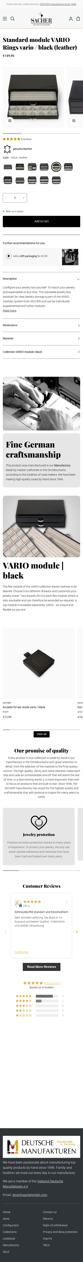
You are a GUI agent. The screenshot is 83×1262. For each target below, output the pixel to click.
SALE (6, 1252)
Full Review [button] (21, 952)
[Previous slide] (6, 931)
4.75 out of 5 (52, 983)
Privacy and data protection (60, 1232)
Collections (10, 1232)
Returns (48, 1218)
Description (10, 278)
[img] (32, 902)
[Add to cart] (8, 256)
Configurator (11, 1225)
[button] (12, 139)
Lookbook (9, 1238)
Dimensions (10, 325)
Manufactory (11, 1245)
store (6, 1218)
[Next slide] (77, 931)
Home (6, 1212)
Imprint (47, 1238)
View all (41, 734)
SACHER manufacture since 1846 (58, 4)
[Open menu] (3, 18)
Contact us (50, 1212)
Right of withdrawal (55, 1225)
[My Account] (69, 18)
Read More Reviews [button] (41, 967)
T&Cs (46, 1245)
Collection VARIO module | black (22, 352)
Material (8, 338)
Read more (9, 310)
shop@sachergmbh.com (29, 1195)
